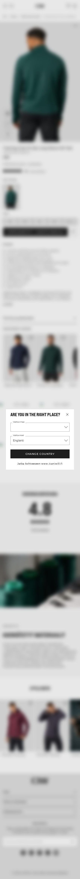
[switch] (70, 445)
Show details (60, 483)
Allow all (40, 494)
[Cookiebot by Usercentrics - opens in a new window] (50, 371)
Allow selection (40, 505)
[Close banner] (74, 371)
